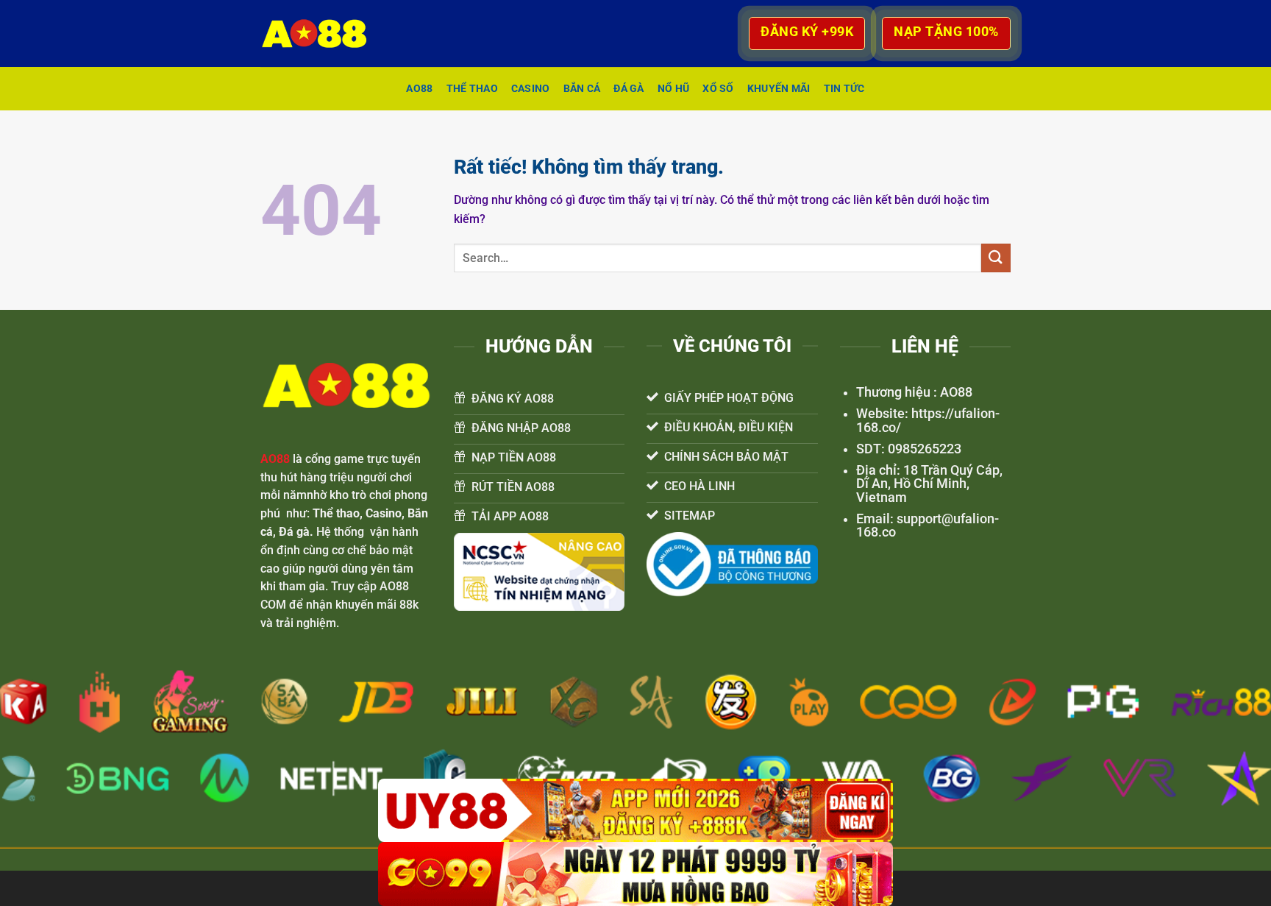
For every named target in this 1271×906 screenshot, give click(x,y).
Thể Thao (472, 88)
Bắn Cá (582, 88)
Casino (530, 88)
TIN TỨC (844, 88)
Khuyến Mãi (779, 88)
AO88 (419, 88)
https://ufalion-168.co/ (928, 420)
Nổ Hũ (673, 88)
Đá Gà (628, 88)
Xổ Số (717, 88)
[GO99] (635, 874)
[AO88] (321, 33)
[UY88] (635, 811)
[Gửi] (996, 258)
